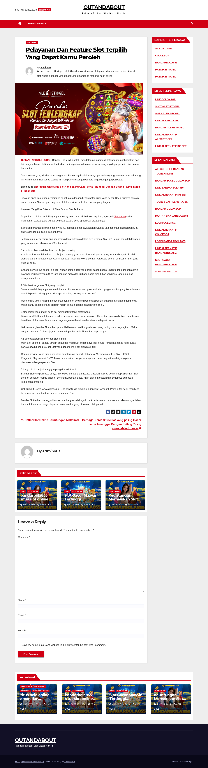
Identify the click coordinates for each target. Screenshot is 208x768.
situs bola (25, 691)
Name (22, 600)
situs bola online (41, 691)
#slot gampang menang (86, 76)
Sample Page (186, 761)
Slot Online (31, 42)
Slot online (120, 216)
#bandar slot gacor (94, 71)
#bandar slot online (116, 71)
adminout (46, 67)
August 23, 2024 (32, 704)
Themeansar (69, 761)
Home (175, 761)
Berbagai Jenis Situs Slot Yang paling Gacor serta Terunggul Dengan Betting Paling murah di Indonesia (111, 424)
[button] (192, 23)
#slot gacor (66, 76)
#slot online (106, 76)
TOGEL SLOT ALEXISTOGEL (171, 201)
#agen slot (63, 71)
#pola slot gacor (50, 76)
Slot (23, 491)
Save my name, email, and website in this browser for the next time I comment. (64, 645)
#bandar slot (76, 71)
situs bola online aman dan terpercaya (34, 699)
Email (22, 615)
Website (22, 630)
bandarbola (26, 686)
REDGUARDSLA (37, 23)
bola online (39, 686)
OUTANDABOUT (104, 7)
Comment (24, 537)
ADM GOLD (45, 505)
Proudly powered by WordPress (29, 761)
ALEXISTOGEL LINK (166, 271)
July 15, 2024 (164, 704)
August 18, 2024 (77, 704)
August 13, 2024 (121, 704)
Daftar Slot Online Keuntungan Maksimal (51, 420)
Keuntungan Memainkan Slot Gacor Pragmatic (123, 499)
